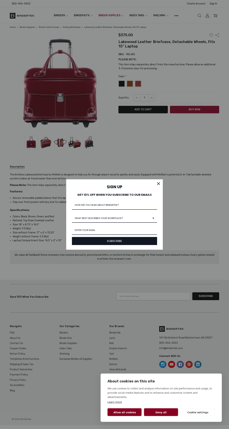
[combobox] (114, 218)
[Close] (158, 183)
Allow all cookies (124, 412)
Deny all (161, 412)
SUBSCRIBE (114, 241)
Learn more (115, 402)
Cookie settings (197, 412)
